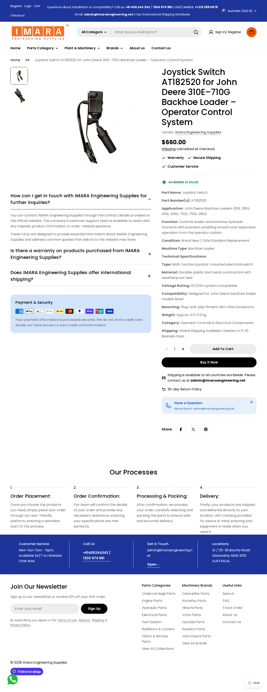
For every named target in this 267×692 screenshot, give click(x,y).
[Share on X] (193, 429)
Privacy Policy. (20, 625)
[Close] (252, 402)
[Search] (195, 32)
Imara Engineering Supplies (198, 132)
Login (28, 6)
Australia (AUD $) (240, 11)
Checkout (17, 15)
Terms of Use (67, 620)
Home (15, 60)
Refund (84, 620)
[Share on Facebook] (181, 429)
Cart (37, 6)
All (27, 60)
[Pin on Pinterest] (206, 429)
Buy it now (209, 362)
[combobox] (139, 32)
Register (16, 6)
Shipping (169, 149)
